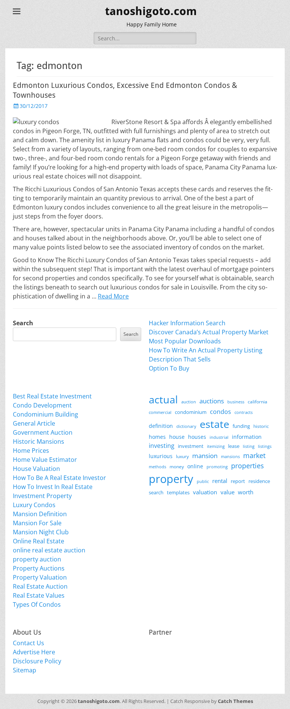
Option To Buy (169, 368)
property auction (37, 559)
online (195, 466)
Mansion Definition (40, 514)
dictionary (186, 426)
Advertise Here (34, 652)
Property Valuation (40, 577)
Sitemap (24, 670)
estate (214, 424)
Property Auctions (39, 568)
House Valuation (36, 468)
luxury (182, 456)
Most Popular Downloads (185, 341)
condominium (191, 412)
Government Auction (42, 432)
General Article (34, 423)
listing (249, 446)
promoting (217, 466)
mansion (205, 455)
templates (178, 492)
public (203, 481)
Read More (113, 296)
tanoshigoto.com (151, 11)
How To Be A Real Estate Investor (59, 478)
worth (245, 492)
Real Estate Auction (40, 586)
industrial (219, 437)
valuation (205, 492)
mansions (230, 456)
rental (219, 480)
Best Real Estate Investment (52, 396)
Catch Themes (235, 701)
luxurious (161, 456)
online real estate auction (49, 550)
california (257, 401)
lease (233, 446)
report (238, 481)
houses (197, 436)
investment (191, 446)
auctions (211, 401)
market (254, 455)
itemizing (216, 446)
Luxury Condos (34, 505)
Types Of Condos (37, 604)
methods (157, 466)
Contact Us (28, 643)
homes (157, 436)
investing (161, 445)
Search (23, 323)
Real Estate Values (39, 595)
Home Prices (31, 450)
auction (188, 401)
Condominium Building (45, 414)
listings (264, 446)
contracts (243, 412)
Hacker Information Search (187, 323)
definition (161, 425)
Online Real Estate (38, 541)
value (227, 492)
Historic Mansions (38, 441)
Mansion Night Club (41, 532)
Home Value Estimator (45, 459)
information (247, 437)
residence (259, 481)
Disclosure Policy (37, 661)
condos (220, 412)
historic (261, 426)
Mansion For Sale (37, 523)
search (156, 492)
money (177, 466)
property (171, 478)
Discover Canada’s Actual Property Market (208, 332)
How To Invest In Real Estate (53, 487)
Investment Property (42, 496)
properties (247, 465)
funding (241, 426)
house (177, 436)
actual (163, 399)
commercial (160, 412)
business (235, 401)
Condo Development (42, 405)
